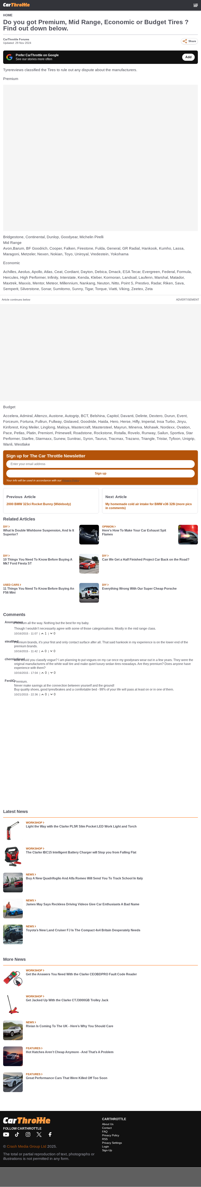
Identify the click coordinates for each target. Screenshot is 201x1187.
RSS (105, 1139)
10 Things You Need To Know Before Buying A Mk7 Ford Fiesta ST (37, 561)
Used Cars (11, 584)
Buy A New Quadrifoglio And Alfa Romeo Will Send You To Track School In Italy (84, 878)
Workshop (34, 822)
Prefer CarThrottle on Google (37, 55)
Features (33, 1048)
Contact (107, 1127)
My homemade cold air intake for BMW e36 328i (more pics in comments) (148, 506)
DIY (5, 526)
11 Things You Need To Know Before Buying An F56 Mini (38, 590)
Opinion (108, 526)
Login (105, 1146)
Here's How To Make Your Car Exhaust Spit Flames (134, 532)
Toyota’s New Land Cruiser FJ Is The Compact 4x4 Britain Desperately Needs (83, 930)
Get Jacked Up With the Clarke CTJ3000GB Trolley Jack (67, 1000)
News (30, 874)
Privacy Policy (70, 480)
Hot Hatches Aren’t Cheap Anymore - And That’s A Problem (69, 1052)
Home (8, 15)
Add (188, 57)
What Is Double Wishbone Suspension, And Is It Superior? (38, 532)
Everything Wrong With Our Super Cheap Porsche (139, 588)
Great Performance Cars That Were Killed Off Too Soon (66, 1078)
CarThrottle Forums (16, 39)
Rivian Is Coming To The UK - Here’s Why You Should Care (69, 1026)
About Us (107, 1124)
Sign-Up (107, 1150)
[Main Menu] (196, 5)
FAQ (105, 1131)
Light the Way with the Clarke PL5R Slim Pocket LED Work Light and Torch (81, 826)
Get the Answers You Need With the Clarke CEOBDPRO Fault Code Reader (81, 974)
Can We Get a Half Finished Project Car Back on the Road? (145, 559)
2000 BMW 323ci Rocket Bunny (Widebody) (38, 504)
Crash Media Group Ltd (26, 1146)
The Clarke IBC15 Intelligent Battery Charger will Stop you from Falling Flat (81, 852)
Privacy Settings (112, 1142)
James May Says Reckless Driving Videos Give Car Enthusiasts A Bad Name (82, 904)
